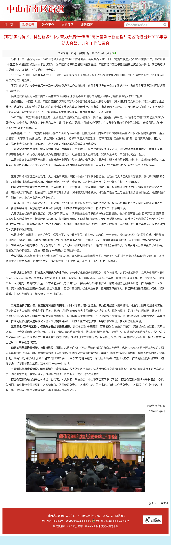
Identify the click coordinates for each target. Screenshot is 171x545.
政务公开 (28, 24)
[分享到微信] (114, 53)
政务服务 (48, 24)
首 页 (8, 24)
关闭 (166, 503)
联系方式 (108, 515)
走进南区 (87, 24)
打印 (154, 503)
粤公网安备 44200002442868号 (112, 521)
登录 (122, 2)
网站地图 (120, 515)
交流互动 (67, 24)
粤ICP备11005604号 (52, 521)
